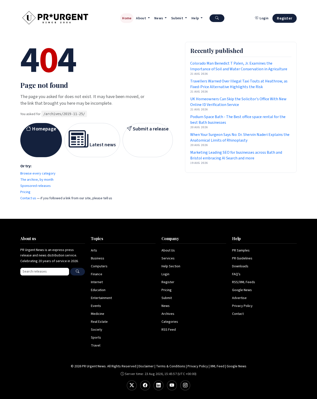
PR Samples (241, 250)
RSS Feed (168, 329)
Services (168, 258)
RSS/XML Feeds (243, 282)
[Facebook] (145, 385)
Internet (97, 282)
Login (165, 274)
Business (97, 258)
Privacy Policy (242, 305)
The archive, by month (36, 179)
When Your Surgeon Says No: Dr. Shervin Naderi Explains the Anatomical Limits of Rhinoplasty (240, 137)
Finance (96, 274)
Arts (94, 250)
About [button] (141, 18)
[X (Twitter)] (132, 385)
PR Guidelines (242, 258)
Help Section (170, 266)
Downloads (240, 266)
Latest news (102, 144)
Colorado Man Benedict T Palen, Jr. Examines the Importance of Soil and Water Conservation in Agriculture (238, 66)
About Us (168, 250)
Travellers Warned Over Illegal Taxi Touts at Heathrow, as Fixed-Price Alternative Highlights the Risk (239, 84)
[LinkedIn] (158, 385)
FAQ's (236, 274)
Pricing (25, 192)
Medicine (97, 313)
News (165, 305)
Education (98, 290)
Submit (166, 298)
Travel (95, 345)
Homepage (43, 128)
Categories (169, 321)
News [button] (159, 18)
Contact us (28, 198)
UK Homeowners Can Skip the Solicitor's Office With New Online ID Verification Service (238, 101)
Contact (238, 313)
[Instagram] (185, 385)
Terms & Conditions (170, 366)
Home (127, 18)
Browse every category (37, 173)
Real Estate (99, 321)
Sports (96, 337)
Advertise (239, 298)
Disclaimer (146, 366)
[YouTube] (172, 385)
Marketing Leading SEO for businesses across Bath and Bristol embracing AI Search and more (236, 155)
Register (284, 18)
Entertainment (101, 298)
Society (96, 329)
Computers (99, 266)
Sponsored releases (35, 185)
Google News (242, 290)
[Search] (77, 271)
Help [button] (195, 18)
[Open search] (217, 18)
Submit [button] (177, 18)
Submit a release (150, 128)
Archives (167, 313)
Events (96, 305)
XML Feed (217, 366)
